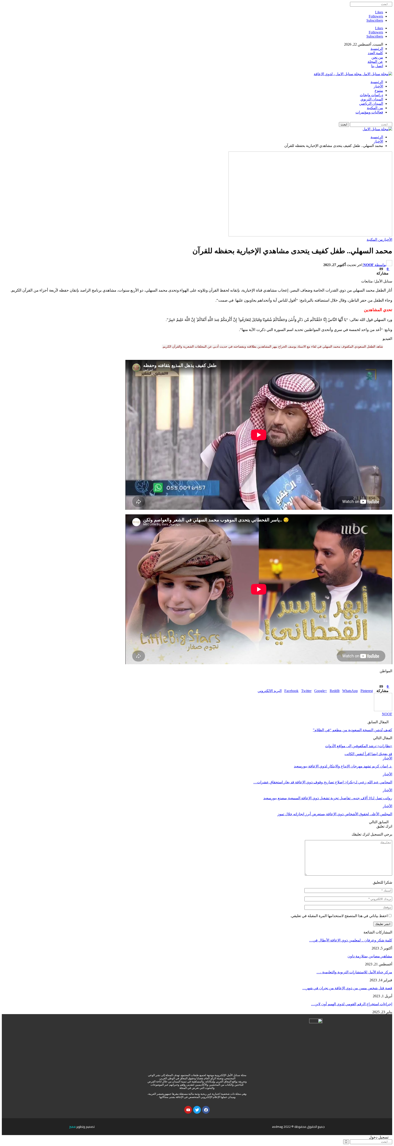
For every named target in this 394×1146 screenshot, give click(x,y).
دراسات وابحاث (371, 95)
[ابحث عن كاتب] (383, 710)
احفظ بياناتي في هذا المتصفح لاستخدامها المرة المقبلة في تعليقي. (339, 916)
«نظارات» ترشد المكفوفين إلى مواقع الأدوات (358, 746)
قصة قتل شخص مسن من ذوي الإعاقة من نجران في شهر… (347, 988)
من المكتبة (375, 108)
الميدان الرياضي (371, 103)
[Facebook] (206, 1110)
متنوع (379, 90)
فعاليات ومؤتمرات (369, 112)
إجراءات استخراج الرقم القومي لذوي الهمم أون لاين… (351, 1004)
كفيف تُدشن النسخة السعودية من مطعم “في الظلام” (352, 730)
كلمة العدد (375, 53)
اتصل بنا (377, 66)
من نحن (377, 57)
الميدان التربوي (371, 99)
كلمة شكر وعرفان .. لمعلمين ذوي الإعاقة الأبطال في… (350, 940)
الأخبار (378, 86)
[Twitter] (197, 1110)
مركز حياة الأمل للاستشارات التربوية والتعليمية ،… (354, 972)
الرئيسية (377, 49)
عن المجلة (375, 62)
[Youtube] (188, 1110)
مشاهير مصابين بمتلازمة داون (369, 956)
